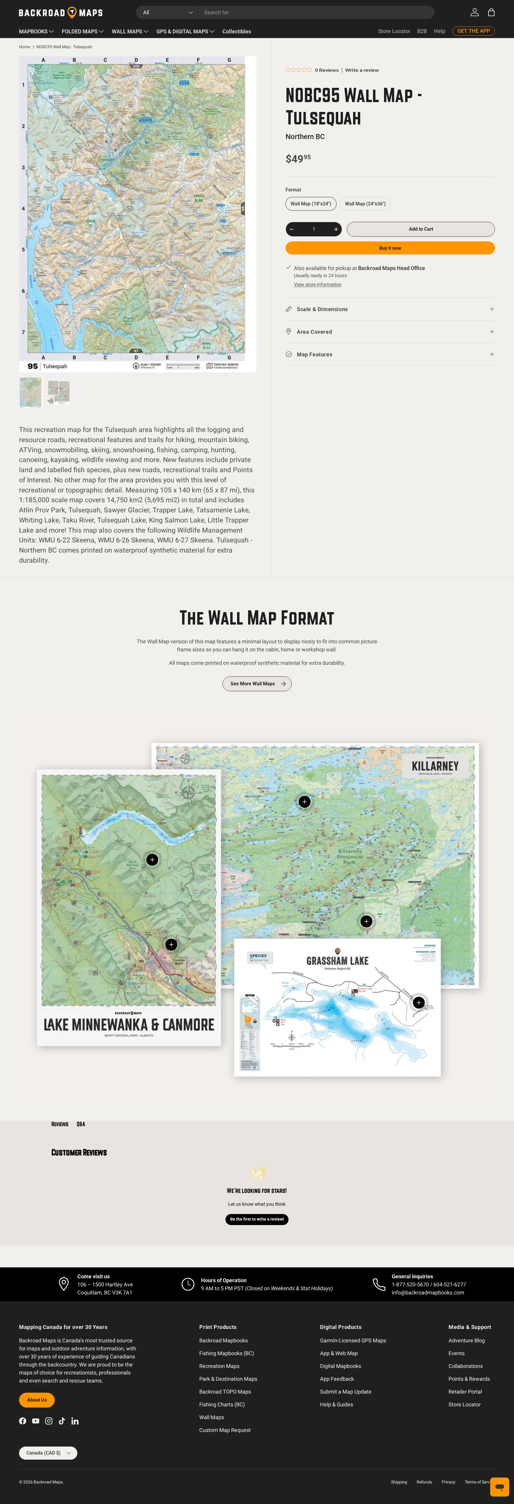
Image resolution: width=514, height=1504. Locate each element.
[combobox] (285, 12)
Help (439, 31)
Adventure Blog (467, 1340)
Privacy (448, 1482)
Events (457, 1353)
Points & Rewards (469, 1379)
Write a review (362, 70)
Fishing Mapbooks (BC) (226, 1353)
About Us (37, 1400)
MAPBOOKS (33, 31)
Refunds (424, 1482)
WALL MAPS (127, 31)
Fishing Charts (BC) (222, 1404)
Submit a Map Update (346, 1391)
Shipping (399, 1482)
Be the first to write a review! (257, 1219)
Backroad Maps (48, 1482)
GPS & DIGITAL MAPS (182, 31)
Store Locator (394, 31)
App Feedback (337, 1379)
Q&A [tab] (81, 1124)
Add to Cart (421, 229)
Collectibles (236, 31)
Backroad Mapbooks (223, 1340)
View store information (317, 284)
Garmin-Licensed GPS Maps (353, 1340)
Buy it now (390, 248)
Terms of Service (480, 1482)
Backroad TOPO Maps (225, 1391)
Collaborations (466, 1366)
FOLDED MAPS (80, 31)
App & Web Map (339, 1353)
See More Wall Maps (253, 684)
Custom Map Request (225, 1430)
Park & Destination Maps (228, 1379)
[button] (491, 12)
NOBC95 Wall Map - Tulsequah (64, 47)
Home (24, 47)
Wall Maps (211, 1417)
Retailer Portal (465, 1391)
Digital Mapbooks (340, 1366)
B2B (422, 31)
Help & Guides (336, 1404)
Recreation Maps (219, 1366)
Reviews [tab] (59, 1124)
